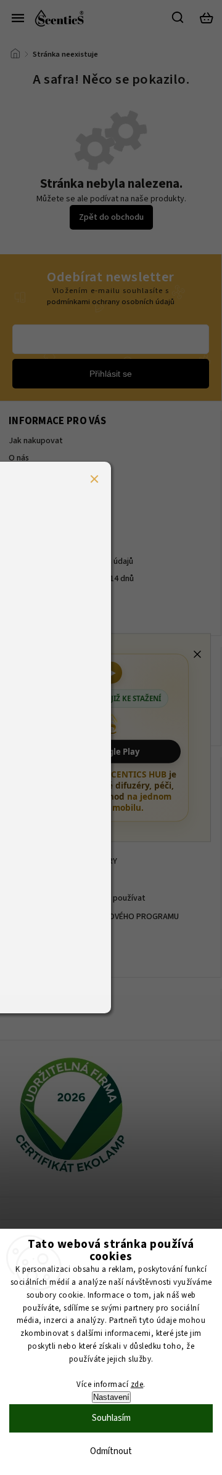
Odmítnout (111, 1451)
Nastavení (111, 1397)
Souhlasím (111, 1418)
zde (137, 1384)
